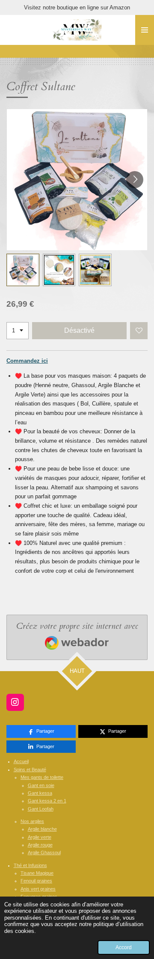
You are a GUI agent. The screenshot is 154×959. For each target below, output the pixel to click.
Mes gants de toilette (42, 777)
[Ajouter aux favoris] (139, 331)
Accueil (21, 761)
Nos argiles (32, 821)
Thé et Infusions (30, 865)
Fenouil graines (36, 880)
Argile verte (39, 837)
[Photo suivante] (134, 179)
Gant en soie (41, 785)
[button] (22, 270)
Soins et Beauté (30, 769)
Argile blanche (42, 829)
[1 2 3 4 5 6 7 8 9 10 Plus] (17, 331)
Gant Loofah (40, 808)
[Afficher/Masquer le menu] (144, 30)
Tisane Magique (37, 873)
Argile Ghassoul (44, 852)
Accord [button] (124, 947)
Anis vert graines (38, 888)
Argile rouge (40, 844)
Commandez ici (27, 361)
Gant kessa (40, 793)
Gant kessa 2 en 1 (47, 800)
